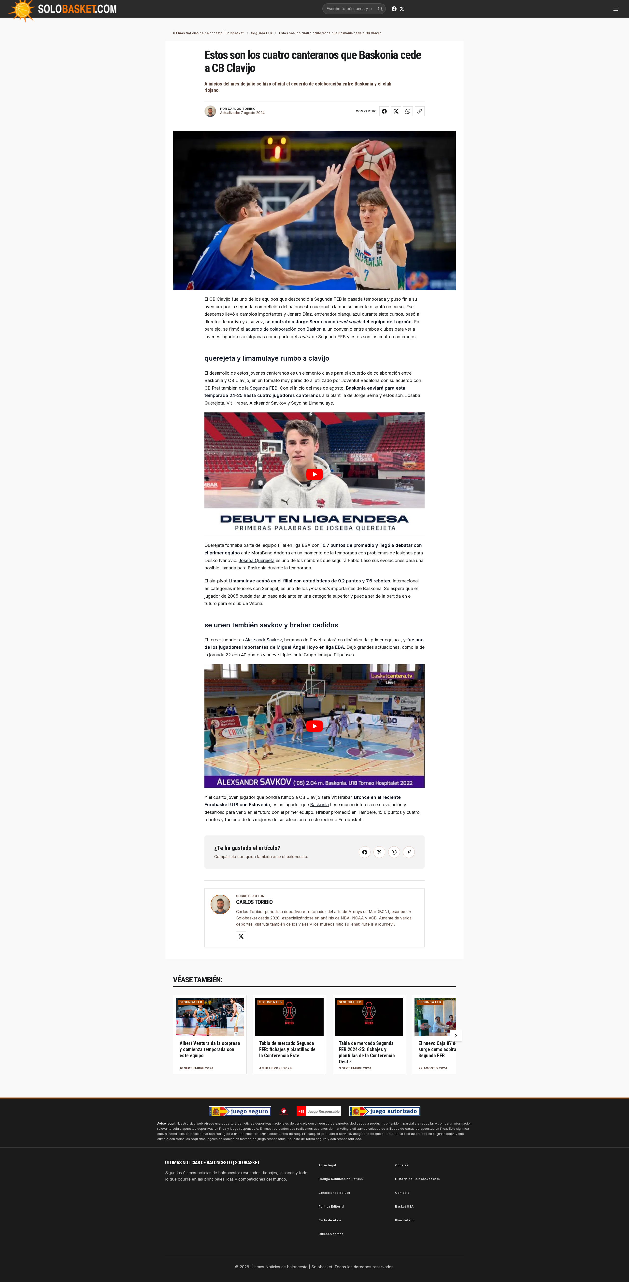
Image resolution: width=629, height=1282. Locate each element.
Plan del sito (405, 1220)
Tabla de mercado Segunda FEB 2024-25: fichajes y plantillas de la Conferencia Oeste (367, 1052)
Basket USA (404, 1206)
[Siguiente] (456, 1036)
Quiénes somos (330, 1234)
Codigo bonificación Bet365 (340, 1179)
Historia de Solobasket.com (417, 1179)
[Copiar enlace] (420, 111)
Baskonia (319, 804)
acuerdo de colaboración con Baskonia (285, 329)
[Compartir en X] (396, 111)
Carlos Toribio (254, 902)
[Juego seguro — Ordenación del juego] (240, 1111)
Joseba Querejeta (256, 560)
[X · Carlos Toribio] (241, 936)
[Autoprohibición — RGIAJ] (284, 1111)
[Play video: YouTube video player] (314, 474)
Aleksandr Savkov (263, 639)
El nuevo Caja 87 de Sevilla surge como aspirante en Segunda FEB (445, 1049)
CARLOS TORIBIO (242, 109)
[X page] (402, 8)
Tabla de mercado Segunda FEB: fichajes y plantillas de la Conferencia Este (287, 1049)
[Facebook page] (394, 8)
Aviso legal (327, 1165)
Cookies (401, 1165)
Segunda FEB (263, 388)
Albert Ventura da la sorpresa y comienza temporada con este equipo (210, 1049)
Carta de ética (329, 1220)
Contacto (402, 1193)
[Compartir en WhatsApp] (408, 111)
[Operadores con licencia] (384, 1111)
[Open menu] (615, 8)
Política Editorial (331, 1206)
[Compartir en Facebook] (384, 111)
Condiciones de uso (334, 1193)
